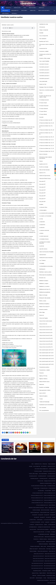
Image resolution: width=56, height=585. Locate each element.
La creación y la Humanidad (45, 215)
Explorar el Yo (42, 172)
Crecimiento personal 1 (44, 66)
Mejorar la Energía (43, 295)
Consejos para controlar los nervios (49, 471)
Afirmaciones (42, 27)
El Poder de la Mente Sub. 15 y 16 (46, 145)
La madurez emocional (44, 230)
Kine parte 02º (42, 184)
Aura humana (5, 13)
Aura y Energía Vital (43, 35)
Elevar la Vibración (43, 154)
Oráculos (41, 7)
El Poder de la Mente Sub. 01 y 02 (46, 122)
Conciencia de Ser (28, 3)
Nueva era (41, 315)
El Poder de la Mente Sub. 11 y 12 (46, 139)
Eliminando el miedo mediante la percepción (36, 507)
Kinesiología (17, 7)
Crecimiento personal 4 (44, 75)
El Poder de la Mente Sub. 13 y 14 (46, 142)
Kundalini (41, 204)
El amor (41, 92)
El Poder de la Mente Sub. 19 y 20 (46, 151)
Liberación (33, 10)
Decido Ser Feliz (42, 84)
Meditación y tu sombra (44, 286)
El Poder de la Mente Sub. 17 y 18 (46, 148)
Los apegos (41, 263)
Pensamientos (15, 10)
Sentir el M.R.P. (42, 393)
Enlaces (41, 161)
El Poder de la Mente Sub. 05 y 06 (46, 129)
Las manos (19, 447)
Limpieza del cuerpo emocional (46, 257)
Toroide (41, 398)
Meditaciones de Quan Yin (44, 289)
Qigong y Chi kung (43, 375)
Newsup (15, 523)
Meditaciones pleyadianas (44, 292)
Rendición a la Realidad (44, 387)
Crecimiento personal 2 (44, 69)
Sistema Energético (43, 396)
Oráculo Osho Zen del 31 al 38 (45, 335)
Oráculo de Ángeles (43, 318)
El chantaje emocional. (44, 99)
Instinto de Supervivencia (44, 175)
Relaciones (41, 384)
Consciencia (5, 10)
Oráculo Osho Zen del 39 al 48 (45, 338)
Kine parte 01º (42, 181)
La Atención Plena (43, 207)
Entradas (14, 13)
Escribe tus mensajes (43, 166)
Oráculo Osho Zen (43, 323)
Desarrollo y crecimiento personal (46, 90)
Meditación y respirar (43, 283)
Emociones (24, 10)
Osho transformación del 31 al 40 (46, 358)
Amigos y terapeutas (43, 29)
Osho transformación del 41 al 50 (46, 361)
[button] (54, 10)
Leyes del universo (43, 248)
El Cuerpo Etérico (43, 111)
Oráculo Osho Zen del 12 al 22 (45, 329)
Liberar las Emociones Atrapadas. (46, 251)
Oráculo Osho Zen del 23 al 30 (45, 332)
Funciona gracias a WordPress (6, 523)
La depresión (42, 221)
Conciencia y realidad (43, 51)
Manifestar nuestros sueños (45, 271)
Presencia (41, 372)
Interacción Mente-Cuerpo (45, 178)
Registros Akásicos (43, 378)
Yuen (24, 7)
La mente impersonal (43, 236)
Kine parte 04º (42, 190)
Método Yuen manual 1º (44, 306)
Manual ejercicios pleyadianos (45, 274)
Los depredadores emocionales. (46, 266)
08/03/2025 (19, 449)
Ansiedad (41, 32)
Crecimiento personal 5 (44, 78)
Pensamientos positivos (44, 367)
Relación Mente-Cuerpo (44, 381)
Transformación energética (34, 446)
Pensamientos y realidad (44, 370)
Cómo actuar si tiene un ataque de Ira (41, 468)
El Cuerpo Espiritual (43, 108)
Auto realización (42, 38)
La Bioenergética (42, 210)
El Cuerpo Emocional (43, 105)
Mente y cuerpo (42, 300)
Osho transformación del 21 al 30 (46, 355)
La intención (41, 227)
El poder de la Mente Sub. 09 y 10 (46, 136)
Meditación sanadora (43, 280)
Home (33, 463)
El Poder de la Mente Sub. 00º (45, 120)
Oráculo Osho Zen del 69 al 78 (45, 346)
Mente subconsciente (43, 10)
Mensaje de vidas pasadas (44, 297)
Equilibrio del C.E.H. (43, 164)
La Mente (41, 233)
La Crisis (41, 218)
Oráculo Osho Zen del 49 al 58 (45, 341)
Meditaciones (32, 7)
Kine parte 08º (42, 201)
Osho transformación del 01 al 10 (46, 349)
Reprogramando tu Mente (44, 390)
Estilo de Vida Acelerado (44, 169)
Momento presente (43, 309)
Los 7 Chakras (42, 260)
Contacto (8, 7)
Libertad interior (42, 254)
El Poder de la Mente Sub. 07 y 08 (37, 497)
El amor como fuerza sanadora (48, 447)
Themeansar (20, 523)
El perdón (41, 117)
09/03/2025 (6, 449)
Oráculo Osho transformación (45, 321)
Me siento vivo (42, 277)
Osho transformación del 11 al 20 (46, 352)
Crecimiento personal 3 (44, 72)
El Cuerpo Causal (43, 102)
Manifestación (42, 269)
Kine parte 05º (42, 192)
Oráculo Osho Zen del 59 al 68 (45, 344)
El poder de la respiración (7, 446)
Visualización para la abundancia (46, 404)
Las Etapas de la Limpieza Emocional (44, 526)
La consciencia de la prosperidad (46, 213)
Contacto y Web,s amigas (44, 58)
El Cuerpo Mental (43, 114)
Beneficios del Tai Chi (43, 41)
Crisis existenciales (43, 81)
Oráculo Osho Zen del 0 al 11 (45, 326)
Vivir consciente (42, 407)
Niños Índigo (42, 312)
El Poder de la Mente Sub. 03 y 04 (37, 495)
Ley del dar (41, 246)
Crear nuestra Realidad (44, 61)
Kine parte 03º (42, 187)
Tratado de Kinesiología (44, 401)
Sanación (45, 444)
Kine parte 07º (42, 198)
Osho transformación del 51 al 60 (46, 364)
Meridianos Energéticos (44, 303)
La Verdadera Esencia (44, 239)
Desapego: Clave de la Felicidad (46, 87)
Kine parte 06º (42, 195)
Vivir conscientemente (44, 410)
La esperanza (42, 224)
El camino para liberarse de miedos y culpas (38, 485)
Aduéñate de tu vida (43, 24)
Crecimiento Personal (43, 64)
